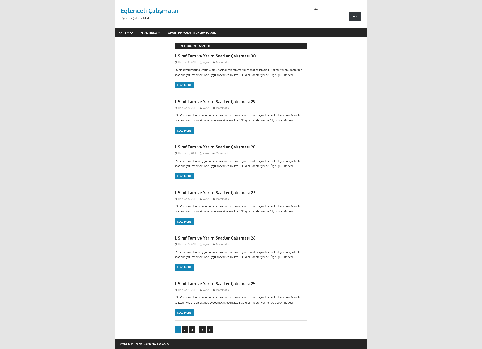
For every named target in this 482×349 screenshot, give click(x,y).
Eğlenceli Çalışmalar (149, 11)
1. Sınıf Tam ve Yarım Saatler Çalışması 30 (215, 55)
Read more (184, 84)
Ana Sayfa (126, 32)
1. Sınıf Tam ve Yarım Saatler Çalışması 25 (215, 283)
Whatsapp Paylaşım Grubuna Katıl (192, 32)
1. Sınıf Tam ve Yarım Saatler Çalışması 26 (215, 237)
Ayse (206, 62)
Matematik (222, 62)
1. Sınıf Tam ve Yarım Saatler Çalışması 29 (215, 101)
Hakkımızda (149, 32)
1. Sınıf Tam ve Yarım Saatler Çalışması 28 (215, 146)
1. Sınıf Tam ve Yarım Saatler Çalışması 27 (215, 192)
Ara (316, 9)
